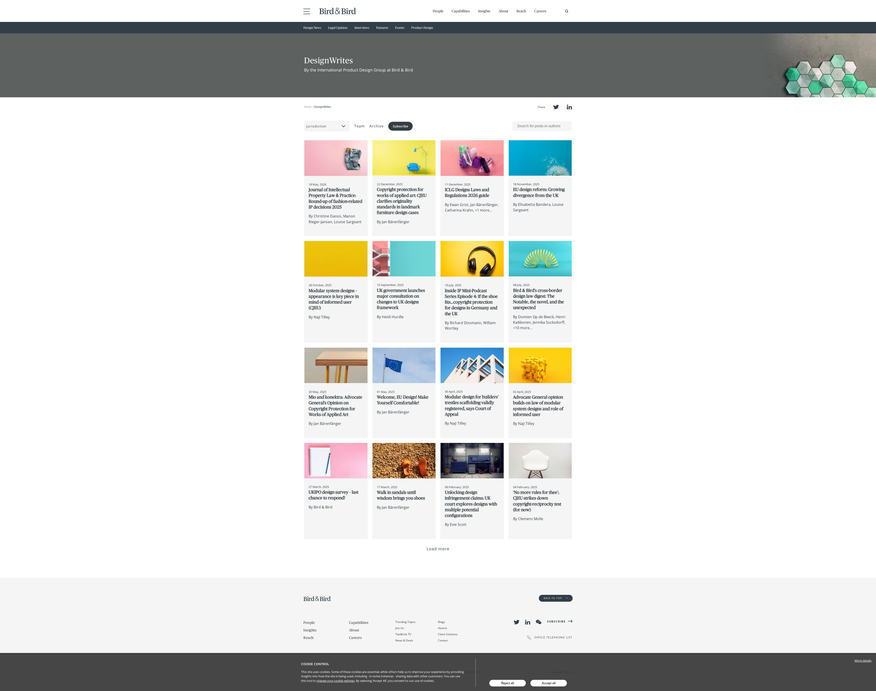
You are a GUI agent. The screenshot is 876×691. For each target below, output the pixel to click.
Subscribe (400, 126)
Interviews (362, 27)
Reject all (507, 683)
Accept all (549, 683)
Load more (438, 548)
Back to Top (553, 598)
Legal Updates (338, 27)
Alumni (442, 628)
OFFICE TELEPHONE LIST (553, 637)
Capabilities (461, 11)
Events (399, 27)
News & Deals (404, 640)
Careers (540, 11)
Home (308, 107)
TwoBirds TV (403, 634)
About (503, 11)
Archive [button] (376, 126)
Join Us (399, 628)
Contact (443, 640)
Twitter (556, 107)
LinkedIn (569, 107)
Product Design (422, 27)
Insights (484, 11)
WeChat (538, 622)
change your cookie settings (336, 681)
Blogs (441, 622)
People (438, 11)
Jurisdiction (316, 126)
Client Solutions (448, 634)
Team (359, 126)
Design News (312, 27)
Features (382, 27)
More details (863, 661)
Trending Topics (405, 622)
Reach (521, 11)
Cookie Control (315, 664)
